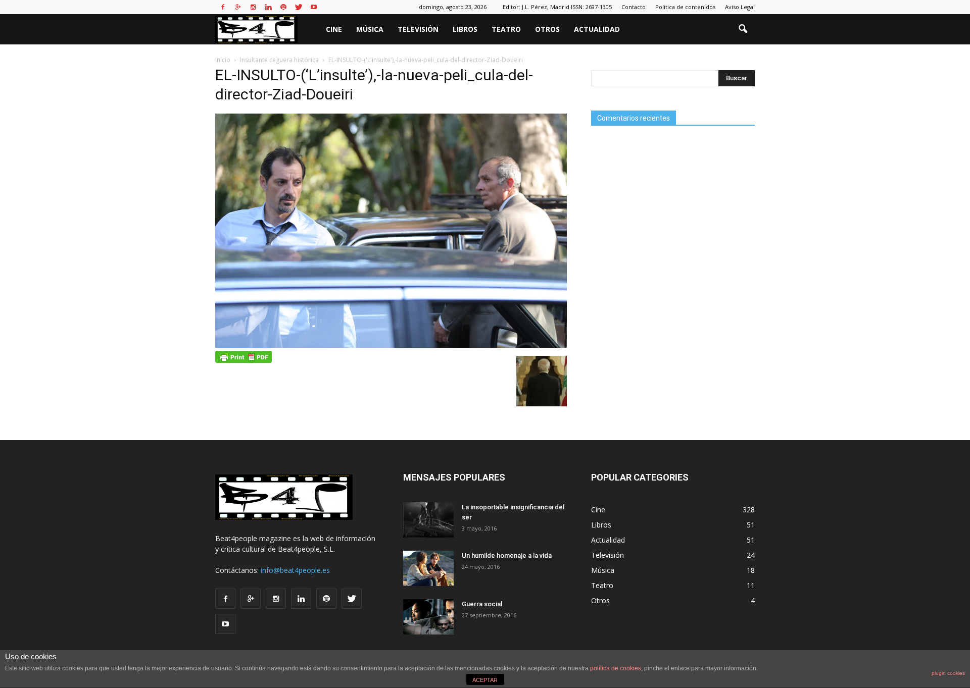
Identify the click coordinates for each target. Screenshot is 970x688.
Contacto (633, 7)
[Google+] (238, 7)
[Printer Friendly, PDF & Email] (243, 356)
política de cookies (615, 668)
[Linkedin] (268, 7)
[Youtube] (313, 7)
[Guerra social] (428, 616)
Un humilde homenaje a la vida (507, 555)
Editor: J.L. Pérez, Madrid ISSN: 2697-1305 (557, 7)
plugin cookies (948, 673)
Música (369, 29)
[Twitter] (298, 7)
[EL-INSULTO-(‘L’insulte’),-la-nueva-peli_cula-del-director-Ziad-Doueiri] (391, 345)
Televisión (418, 29)
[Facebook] (222, 7)
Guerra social (482, 604)
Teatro (506, 29)
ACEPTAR (485, 680)
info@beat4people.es (295, 570)
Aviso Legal (740, 7)
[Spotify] (283, 7)
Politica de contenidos (685, 7)
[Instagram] (253, 7)
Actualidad (597, 29)
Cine (334, 29)
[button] (743, 29)
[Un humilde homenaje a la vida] (428, 568)
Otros (547, 29)
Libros (465, 29)
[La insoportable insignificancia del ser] (428, 520)
